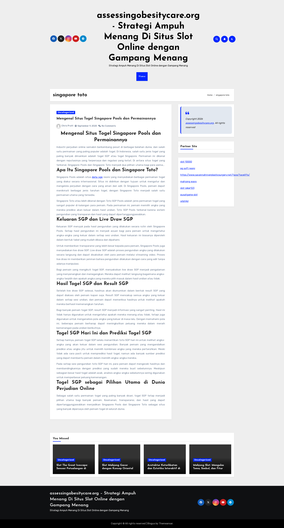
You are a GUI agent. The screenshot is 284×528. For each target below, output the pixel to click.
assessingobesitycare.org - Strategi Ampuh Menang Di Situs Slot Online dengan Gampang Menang (148, 37)
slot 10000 (186, 161)
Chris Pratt (67, 126)
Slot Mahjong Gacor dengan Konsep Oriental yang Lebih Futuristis (117, 468)
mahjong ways (188, 181)
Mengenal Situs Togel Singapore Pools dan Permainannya (106, 118)
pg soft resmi (187, 168)
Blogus (151, 523)
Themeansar (166, 523)
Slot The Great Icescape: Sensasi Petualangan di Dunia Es (72, 468)
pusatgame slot (189, 194)
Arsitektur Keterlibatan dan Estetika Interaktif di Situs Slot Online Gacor (163, 468)
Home (142, 76)
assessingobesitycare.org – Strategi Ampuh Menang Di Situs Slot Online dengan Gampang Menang (93, 499)
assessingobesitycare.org (199, 123)
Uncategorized (66, 112)
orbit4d (184, 201)
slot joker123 (187, 188)
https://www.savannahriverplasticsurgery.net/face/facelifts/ (215, 174)
